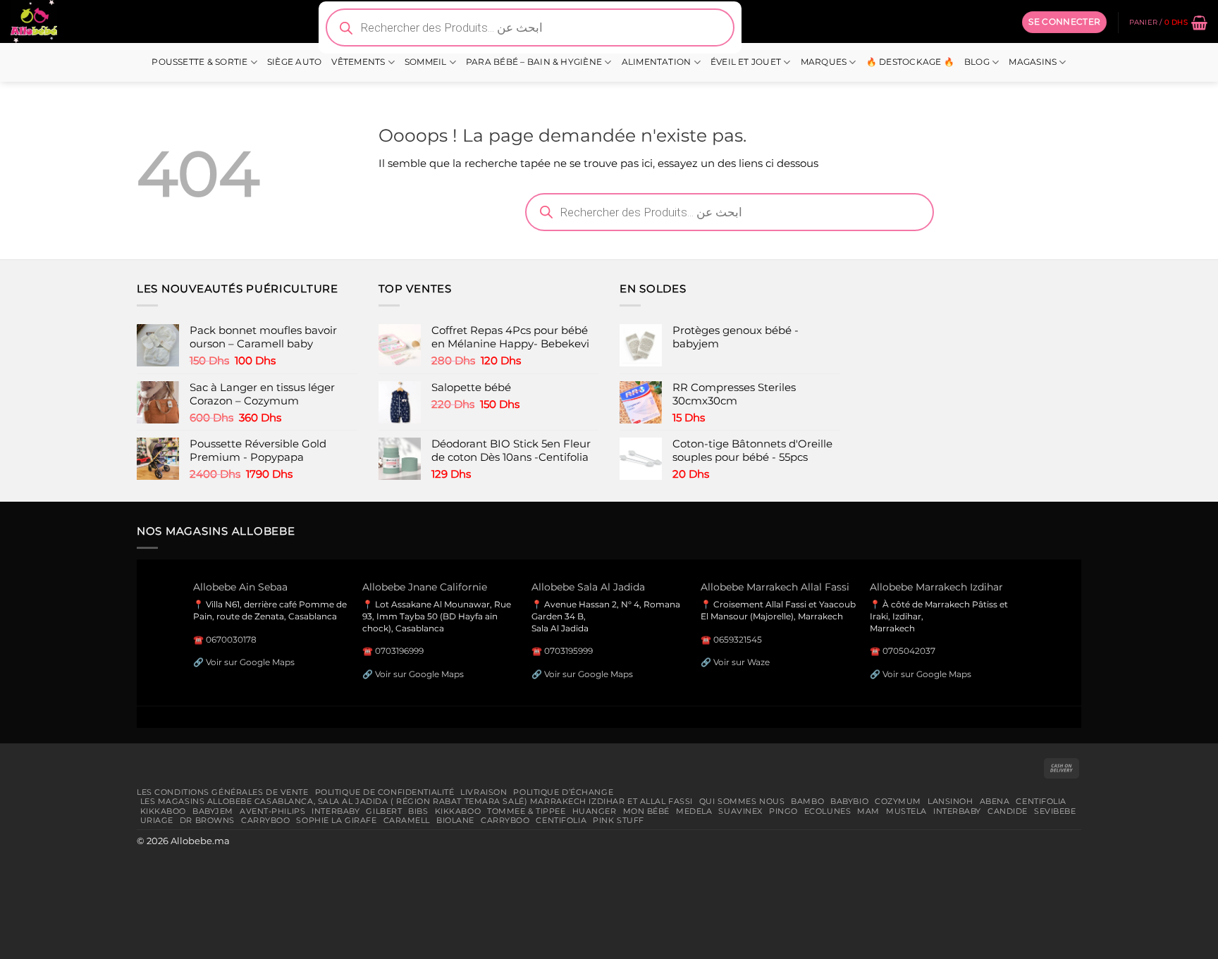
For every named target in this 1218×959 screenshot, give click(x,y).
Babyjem (212, 811)
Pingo (783, 811)
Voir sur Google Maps (250, 662)
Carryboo (265, 820)
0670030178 (231, 639)
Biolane (455, 820)
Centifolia (1041, 801)
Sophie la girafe (336, 820)
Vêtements (358, 62)
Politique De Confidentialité (385, 792)
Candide (1008, 811)
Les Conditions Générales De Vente (223, 792)
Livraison (483, 792)
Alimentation (656, 62)
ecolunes (827, 811)
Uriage (156, 820)
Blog (977, 62)
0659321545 (737, 639)
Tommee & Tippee (526, 811)
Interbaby (335, 811)
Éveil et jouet (745, 62)
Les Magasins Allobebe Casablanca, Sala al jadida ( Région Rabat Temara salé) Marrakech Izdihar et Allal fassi (416, 801)
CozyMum (898, 801)
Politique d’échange (563, 792)
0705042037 (908, 650)
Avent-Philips (272, 811)
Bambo (807, 801)
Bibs (418, 811)
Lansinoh (950, 801)
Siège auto (294, 62)
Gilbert (384, 811)
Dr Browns (207, 820)
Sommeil (426, 62)
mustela (906, 811)
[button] (1064, 21)
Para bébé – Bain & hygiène (534, 62)
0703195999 (568, 650)
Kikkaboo (163, 811)
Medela (694, 811)
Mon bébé (646, 811)
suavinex (740, 811)
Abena (995, 801)
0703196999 (399, 650)
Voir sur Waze (741, 662)
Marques (824, 62)
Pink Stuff (618, 820)
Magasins (1033, 62)
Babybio (849, 801)
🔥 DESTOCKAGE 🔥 (910, 62)
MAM (868, 811)
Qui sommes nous (742, 801)
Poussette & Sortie (199, 62)
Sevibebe (1055, 811)
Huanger (594, 811)
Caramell (407, 820)
